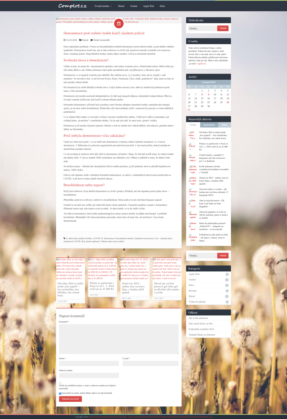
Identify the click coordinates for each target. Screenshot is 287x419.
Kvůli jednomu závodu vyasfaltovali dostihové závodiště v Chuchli (214, 169)
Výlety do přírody (197, 301)
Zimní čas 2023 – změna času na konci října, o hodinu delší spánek (133, 288)
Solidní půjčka (172, 417)
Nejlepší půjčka (197, 417)
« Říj (188, 110)
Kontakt (110, 417)
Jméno (62, 358)
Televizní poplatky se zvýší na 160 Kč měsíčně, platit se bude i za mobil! (213, 215)
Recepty (193, 290)
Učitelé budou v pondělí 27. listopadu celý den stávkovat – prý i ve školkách (212, 158)
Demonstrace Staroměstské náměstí (118, 238)
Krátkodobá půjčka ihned (147, 417)
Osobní (133, 6)
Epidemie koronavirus (144, 238)
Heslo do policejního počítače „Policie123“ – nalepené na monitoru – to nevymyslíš (212, 226)
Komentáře (209, 125)
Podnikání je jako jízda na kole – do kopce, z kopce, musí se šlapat (213, 238)
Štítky (225, 125)
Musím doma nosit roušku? (112, 241)
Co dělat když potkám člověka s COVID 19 (84, 238)
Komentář (64, 322)
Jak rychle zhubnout (198, 318)
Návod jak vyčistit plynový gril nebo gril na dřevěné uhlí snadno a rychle (166, 288)
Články (193, 125)
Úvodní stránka (102, 6)
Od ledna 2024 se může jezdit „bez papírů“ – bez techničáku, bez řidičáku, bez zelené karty (70, 289)
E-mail (126, 358)
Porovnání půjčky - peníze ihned (126, 417)
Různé (121, 6)
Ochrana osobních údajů (97, 417)
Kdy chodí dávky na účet (201, 323)
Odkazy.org (208, 417)
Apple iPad (148, 6)
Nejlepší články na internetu (202, 334)
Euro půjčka (162, 417)
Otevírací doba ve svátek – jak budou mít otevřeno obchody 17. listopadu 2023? (214, 192)
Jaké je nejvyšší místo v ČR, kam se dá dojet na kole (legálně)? (212, 203)
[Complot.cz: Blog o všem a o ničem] (72, 6)
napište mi (201, 64)
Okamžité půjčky (185, 417)
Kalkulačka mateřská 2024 (201, 329)
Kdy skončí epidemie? (91, 241)
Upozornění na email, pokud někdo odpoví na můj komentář (86, 393)
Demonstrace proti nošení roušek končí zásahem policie (104, 33)
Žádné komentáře (101, 40)
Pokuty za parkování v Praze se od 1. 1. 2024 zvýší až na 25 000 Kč (102, 285)
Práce (162, 6)
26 (228, 102)
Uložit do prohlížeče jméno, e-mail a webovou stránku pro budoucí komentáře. (87, 387)
